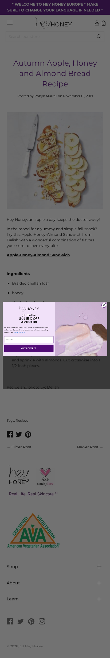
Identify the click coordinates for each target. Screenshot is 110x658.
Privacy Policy (19, 332)
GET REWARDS (28, 348)
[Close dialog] (103, 305)
